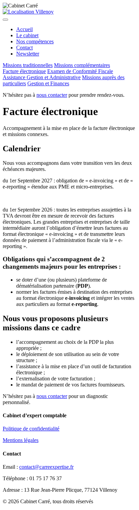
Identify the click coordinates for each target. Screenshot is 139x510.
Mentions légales (20, 440)
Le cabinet (27, 35)
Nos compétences (35, 41)
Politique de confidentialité (31, 428)
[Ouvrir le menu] (5, 20)
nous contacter (51, 95)
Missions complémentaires (82, 65)
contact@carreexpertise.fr (46, 467)
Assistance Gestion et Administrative (42, 77)
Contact (24, 47)
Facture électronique (24, 71)
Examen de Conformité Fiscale (80, 71)
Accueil (24, 29)
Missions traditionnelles (28, 65)
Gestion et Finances (48, 83)
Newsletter (27, 54)
